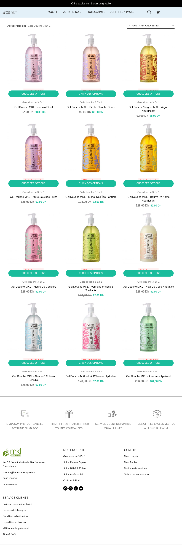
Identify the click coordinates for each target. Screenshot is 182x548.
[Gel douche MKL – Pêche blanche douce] (91, 58)
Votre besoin (72, 11)
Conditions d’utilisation (15, 516)
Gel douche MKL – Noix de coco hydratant (148, 286)
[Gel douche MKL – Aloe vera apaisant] (148, 327)
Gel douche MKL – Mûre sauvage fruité (33, 196)
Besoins (21, 25)
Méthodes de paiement (16, 528)
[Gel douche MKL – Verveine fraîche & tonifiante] (91, 237)
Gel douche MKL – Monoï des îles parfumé (90, 196)
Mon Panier (130, 462)
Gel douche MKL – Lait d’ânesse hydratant (91, 376)
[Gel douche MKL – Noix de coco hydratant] (148, 237)
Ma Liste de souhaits (135, 468)
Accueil (53, 11)
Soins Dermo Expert (74, 462)
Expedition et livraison (15, 522)
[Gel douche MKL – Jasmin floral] (33, 58)
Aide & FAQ (9, 534)
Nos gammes (96, 11)
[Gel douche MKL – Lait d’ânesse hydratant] (91, 327)
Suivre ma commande (136, 474)
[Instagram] (70, 488)
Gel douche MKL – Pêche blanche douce (91, 107)
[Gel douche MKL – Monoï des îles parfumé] (91, 148)
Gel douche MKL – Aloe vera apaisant (148, 376)
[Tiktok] (76, 488)
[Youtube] (81, 488)
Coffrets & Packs (122, 11)
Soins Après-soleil (73, 474)
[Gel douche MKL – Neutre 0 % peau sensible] (33, 327)
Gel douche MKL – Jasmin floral (33, 107)
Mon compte (131, 456)
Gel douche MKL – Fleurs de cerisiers (33, 286)
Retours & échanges (14, 510)
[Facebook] (65, 488)
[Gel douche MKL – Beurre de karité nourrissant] (148, 148)
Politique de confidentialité (17, 504)
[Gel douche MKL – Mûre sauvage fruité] (33, 148)
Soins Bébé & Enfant (74, 468)
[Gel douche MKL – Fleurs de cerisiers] (33, 237)
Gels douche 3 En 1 (33, 102)
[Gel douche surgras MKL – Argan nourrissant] (148, 58)
